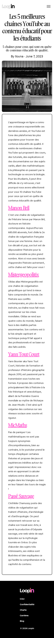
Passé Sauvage (21, 496)
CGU (22, 599)
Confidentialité (27, 604)
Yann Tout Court (23, 354)
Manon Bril (18, 207)
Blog (22, 621)
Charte (23, 610)
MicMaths (17, 425)
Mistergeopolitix (23, 274)
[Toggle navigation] (48, 6)
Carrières (24, 615)
